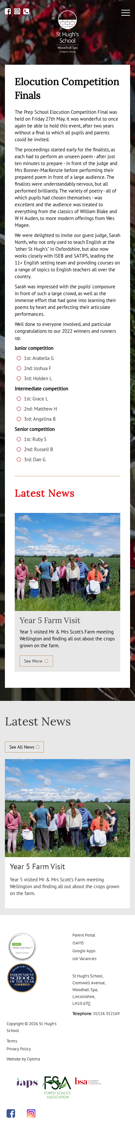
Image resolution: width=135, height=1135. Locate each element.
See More (34, 661)
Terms (12, 1041)
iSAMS (78, 943)
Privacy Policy (19, 1049)
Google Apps (83, 951)
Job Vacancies (84, 958)
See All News (22, 747)
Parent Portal (83, 935)
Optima (33, 1059)
